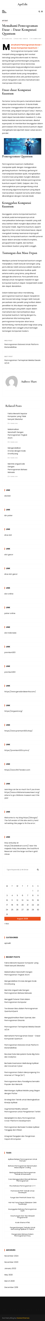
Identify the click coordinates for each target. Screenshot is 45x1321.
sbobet (7, 496)
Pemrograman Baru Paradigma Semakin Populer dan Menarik (22, 1083)
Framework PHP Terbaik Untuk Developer (22, 1192)
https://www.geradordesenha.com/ (20, 691)
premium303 (10, 652)
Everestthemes (23, 1318)
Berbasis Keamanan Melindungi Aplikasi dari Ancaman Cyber (21, 1064)
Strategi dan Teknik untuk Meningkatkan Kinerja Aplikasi (22, 1101)
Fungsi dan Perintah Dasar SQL (22, 1197)
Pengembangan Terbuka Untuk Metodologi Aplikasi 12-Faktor (22, 1228)
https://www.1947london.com (17, 770)
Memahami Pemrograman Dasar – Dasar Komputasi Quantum (22, 1037)
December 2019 (11, 1287)
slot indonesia (10, 633)
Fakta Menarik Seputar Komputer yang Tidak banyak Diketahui (17, 416)
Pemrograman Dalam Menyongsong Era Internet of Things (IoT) (22, 1073)
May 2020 (8, 1274)
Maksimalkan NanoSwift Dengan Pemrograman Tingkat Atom (17, 433)
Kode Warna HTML (22, 1222)
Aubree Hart (37, 38)
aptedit (5, 21)
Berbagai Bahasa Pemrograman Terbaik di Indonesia (23, 1173)
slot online (8, 593)
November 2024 (11, 1256)
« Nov (6, 923)
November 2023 (11, 1262)
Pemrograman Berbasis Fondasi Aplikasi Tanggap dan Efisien (21, 1128)
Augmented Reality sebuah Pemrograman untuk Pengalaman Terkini (22, 1110)
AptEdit (22, 4)
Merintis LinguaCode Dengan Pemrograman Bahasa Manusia (18, 991)
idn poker (8, 515)
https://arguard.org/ (13, 711)
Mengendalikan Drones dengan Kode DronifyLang (17, 451)
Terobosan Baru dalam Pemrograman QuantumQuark (21, 1010)
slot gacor (8, 554)
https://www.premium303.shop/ (18, 731)
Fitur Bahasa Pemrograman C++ (23, 1186)
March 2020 (9, 1281)
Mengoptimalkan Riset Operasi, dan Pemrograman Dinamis (19, 1019)
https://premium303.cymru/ (16, 750)
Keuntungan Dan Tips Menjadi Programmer (23, 1217)
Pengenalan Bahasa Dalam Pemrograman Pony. (23, 1235)
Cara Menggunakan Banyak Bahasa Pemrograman (22, 1180)
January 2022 (10, 1268)
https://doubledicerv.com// (16, 845)
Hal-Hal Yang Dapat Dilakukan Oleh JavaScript (23, 1203)
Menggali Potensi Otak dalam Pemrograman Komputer (17, 1000)
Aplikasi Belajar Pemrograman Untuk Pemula (22, 1160)
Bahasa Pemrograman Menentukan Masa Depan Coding (22, 1167)
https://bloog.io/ (30, 817)
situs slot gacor (11, 574)
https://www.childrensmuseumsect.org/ (22, 792)
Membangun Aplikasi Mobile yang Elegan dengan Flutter (22, 1092)
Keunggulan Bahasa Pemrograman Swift (22, 1210)
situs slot (8, 535)
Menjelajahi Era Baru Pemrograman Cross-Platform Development (19, 1119)
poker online (9, 613)
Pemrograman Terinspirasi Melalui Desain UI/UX (22, 361)
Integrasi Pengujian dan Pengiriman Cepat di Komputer (19, 1137)
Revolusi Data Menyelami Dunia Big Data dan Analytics (21, 1055)
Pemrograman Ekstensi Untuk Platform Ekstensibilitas (21, 346)
